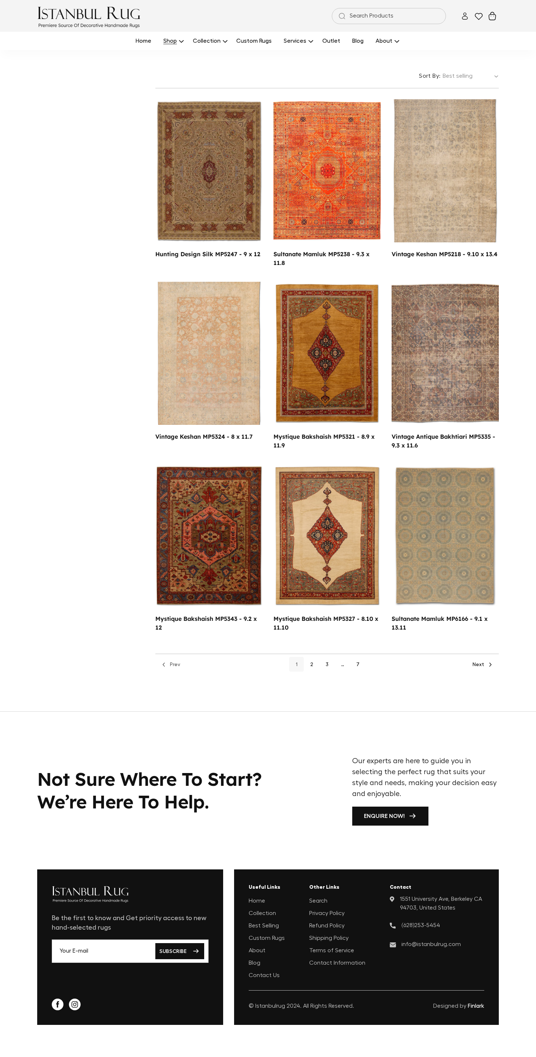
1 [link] (297, 664)
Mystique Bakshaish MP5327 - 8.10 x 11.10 (325, 623)
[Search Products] (340, 16)
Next (478, 664)
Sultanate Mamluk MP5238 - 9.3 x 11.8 (321, 258)
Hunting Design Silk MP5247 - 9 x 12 (207, 254)
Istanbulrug (270, 1006)
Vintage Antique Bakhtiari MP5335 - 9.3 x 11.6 (443, 441)
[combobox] (389, 16)
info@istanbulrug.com (431, 944)
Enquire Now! (384, 816)
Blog (254, 962)
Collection (262, 913)
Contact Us (264, 975)
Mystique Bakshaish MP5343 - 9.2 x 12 (206, 623)
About (257, 950)
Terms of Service (331, 950)
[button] (172, 41)
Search (318, 900)
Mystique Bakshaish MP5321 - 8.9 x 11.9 (323, 441)
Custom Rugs (267, 938)
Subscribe (173, 951)
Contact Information (337, 962)
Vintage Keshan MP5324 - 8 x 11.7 (204, 436)
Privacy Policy (327, 913)
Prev (175, 664)
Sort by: (429, 76)
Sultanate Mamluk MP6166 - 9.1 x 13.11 (440, 623)
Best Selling (264, 925)
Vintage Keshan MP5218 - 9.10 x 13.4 (444, 254)
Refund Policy (327, 925)
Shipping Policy (329, 938)
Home (257, 900)
